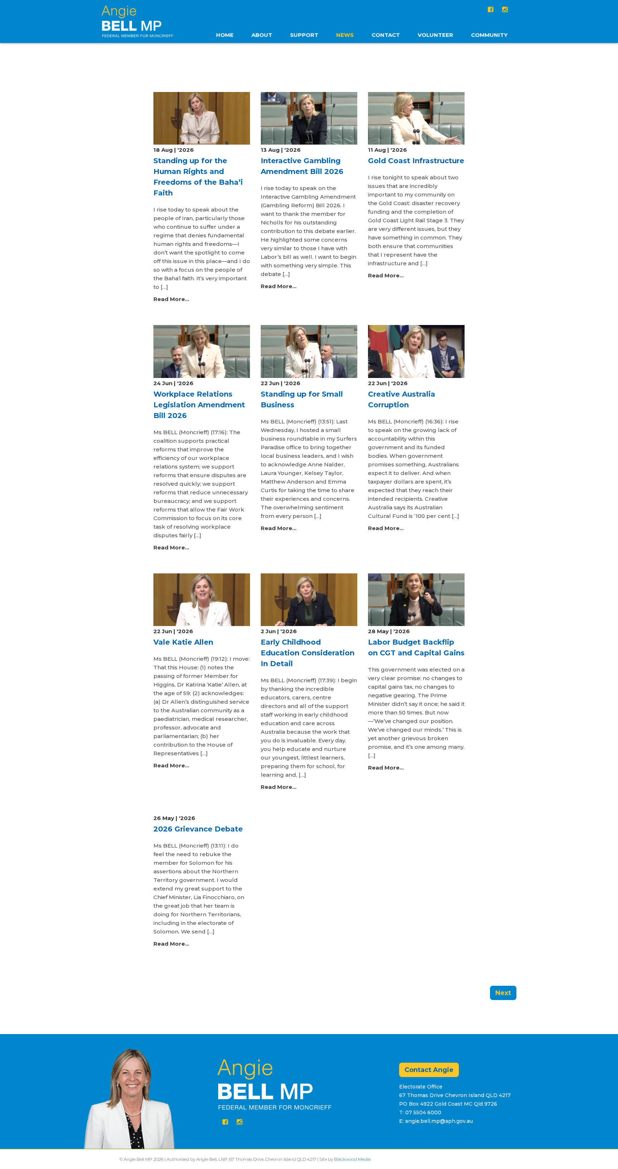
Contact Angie (428, 1070)
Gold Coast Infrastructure (416, 160)
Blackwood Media (352, 1159)
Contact (386, 35)
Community (489, 35)
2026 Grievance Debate (198, 829)
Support (304, 35)
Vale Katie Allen (183, 642)
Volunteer (435, 35)
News (345, 35)
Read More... (171, 299)
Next (503, 993)
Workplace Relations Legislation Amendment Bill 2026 (199, 405)
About (261, 35)
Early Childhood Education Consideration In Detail (307, 653)
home (225, 35)
